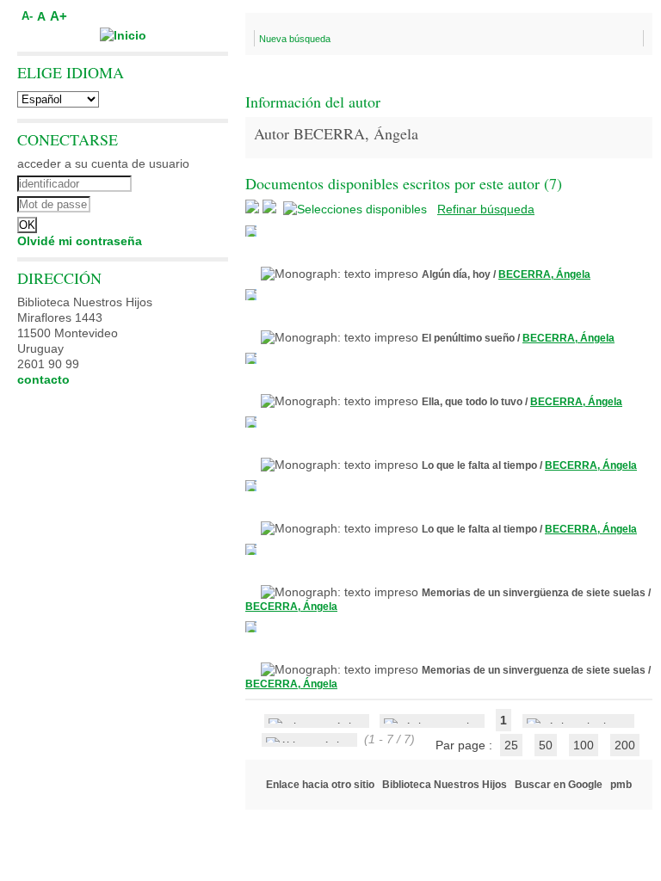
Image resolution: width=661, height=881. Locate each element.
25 (511, 745)
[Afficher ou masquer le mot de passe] (170, 202)
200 (625, 745)
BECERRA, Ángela (544, 274)
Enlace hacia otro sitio (320, 785)
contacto (43, 379)
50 (546, 745)
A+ (58, 16)
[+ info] (250, 231)
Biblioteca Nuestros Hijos (444, 785)
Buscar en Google (558, 785)
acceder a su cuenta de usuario (103, 163)
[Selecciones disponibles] (356, 209)
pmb (621, 785)
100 (583, 745)
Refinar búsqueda (485, 209)
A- (27, 16)
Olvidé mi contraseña (79, 241)
